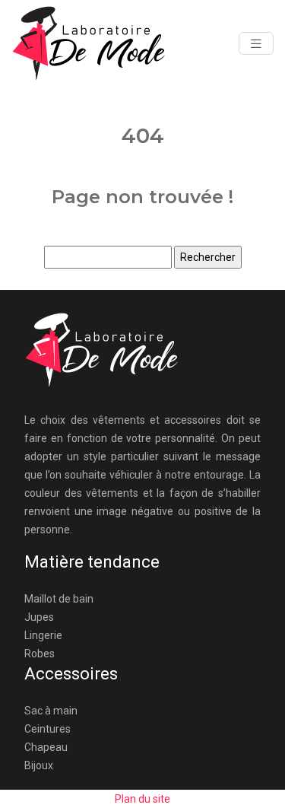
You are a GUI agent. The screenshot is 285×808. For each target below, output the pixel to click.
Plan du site (142, 799)
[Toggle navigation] (256, 44)
